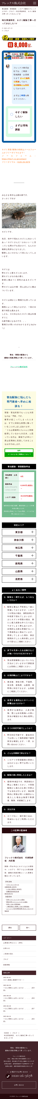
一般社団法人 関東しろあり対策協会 (17, 906)
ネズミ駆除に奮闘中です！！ (13, 979)
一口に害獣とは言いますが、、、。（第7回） (19, 1008)
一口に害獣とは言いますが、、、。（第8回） (19, 998)
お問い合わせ (19, 1085)
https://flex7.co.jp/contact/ (14, 159)
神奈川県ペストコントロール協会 (17, 902)
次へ (28, 927)
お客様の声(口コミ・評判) (13, 943)
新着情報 (6, 965)
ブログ (6, 30)
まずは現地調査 (21, 127)
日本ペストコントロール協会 (15, 899)
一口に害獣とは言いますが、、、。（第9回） (19, 988)
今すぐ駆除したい (21, 114)
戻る (10, 927)
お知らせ (6, 948)
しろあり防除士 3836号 (14, 889)
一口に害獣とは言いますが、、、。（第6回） (19, 1019)
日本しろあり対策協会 (13, 904)
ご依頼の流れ (8, 954)
